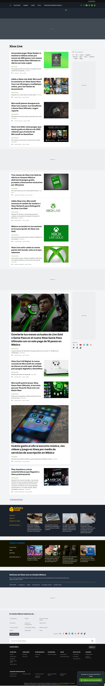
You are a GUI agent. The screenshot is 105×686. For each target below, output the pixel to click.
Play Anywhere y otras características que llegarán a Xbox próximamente (25, 472)
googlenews (92, 5)
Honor (85, 56)
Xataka (11, 654)
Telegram (87, 344)
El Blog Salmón (89, 654)
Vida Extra (25, 656)
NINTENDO (12, 553)
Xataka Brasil (13, 676)
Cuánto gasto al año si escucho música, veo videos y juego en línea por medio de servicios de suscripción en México (38, 449)
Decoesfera (76, 656)
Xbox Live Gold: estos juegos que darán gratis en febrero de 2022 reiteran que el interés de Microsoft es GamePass (26, 130)
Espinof (37, 656)
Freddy (17, 73)
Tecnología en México (47, 585)
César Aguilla (19, 121)
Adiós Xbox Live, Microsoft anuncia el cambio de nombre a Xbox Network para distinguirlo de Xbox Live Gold (26, 204)
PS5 (77, 55)
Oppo (81, 56)
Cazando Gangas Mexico (43, 619)
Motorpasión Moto (64, 656)
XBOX (10, 550)
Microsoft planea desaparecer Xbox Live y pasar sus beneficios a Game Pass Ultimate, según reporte (26, 107)
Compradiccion (76, 658)
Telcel (40, 630)
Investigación (21, 585)
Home (33, 5)
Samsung (75, 56)
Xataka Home (17, 509)
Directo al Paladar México (52, 674)
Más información (64, 684)
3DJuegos (25, 654)
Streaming (14, 456)
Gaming (25, 5)
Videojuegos (14, 92)
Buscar (92, 641)
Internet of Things (14, 521)
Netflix (81, 58)
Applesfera (12, 658)
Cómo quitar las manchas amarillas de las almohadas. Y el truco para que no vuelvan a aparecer (52, 527)
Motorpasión (63, 654)
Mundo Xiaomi (13, 664)
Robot (75, 58)
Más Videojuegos (14, 557)
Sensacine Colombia (37, 676)
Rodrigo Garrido (19, 264)
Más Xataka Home (14, 525)
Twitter (84, 5)
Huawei (81, 55)
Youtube (86, 5)
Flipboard (73, 347)
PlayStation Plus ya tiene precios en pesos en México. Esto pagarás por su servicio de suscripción (87, 559)
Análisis (28, 585)
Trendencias (76, 654)
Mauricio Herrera (20, 195)
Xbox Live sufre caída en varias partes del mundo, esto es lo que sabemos (26, 250)
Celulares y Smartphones (28, 623)
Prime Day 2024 (36, 585)
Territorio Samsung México (53, 5)
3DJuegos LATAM (27, 674)
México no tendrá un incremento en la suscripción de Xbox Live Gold (26, 229)
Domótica (12, 515)
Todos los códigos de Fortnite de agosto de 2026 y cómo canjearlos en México (34, 558)
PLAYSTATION (12, 547)
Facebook (81, 5)
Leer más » (28, 70)
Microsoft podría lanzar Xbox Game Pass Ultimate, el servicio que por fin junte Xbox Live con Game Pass (25, 386)
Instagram (89, 5)
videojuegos (28, 630)
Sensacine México (39, 674)
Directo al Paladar (52, 654)
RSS (91, 344)
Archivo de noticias (17, 499)
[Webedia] (92, 1)
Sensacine (37, 654)
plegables (88, 55)
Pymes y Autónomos (88, 657)
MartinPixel (18, 97)
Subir (90, 647)
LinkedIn (77, 347)
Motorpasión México (63, 674)
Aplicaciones (42, 623)
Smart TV (12, 518)
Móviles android (57, 585)
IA (72, 55)
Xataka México (13, 674)
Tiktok (95, 5)
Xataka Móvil (13, 656)
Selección (17, 5)
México (11, 630)
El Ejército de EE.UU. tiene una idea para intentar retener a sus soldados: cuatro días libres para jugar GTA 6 (52, 559)
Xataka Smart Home (13, 661)
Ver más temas (14, 634)
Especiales (12, 623)
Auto (39, 5)
